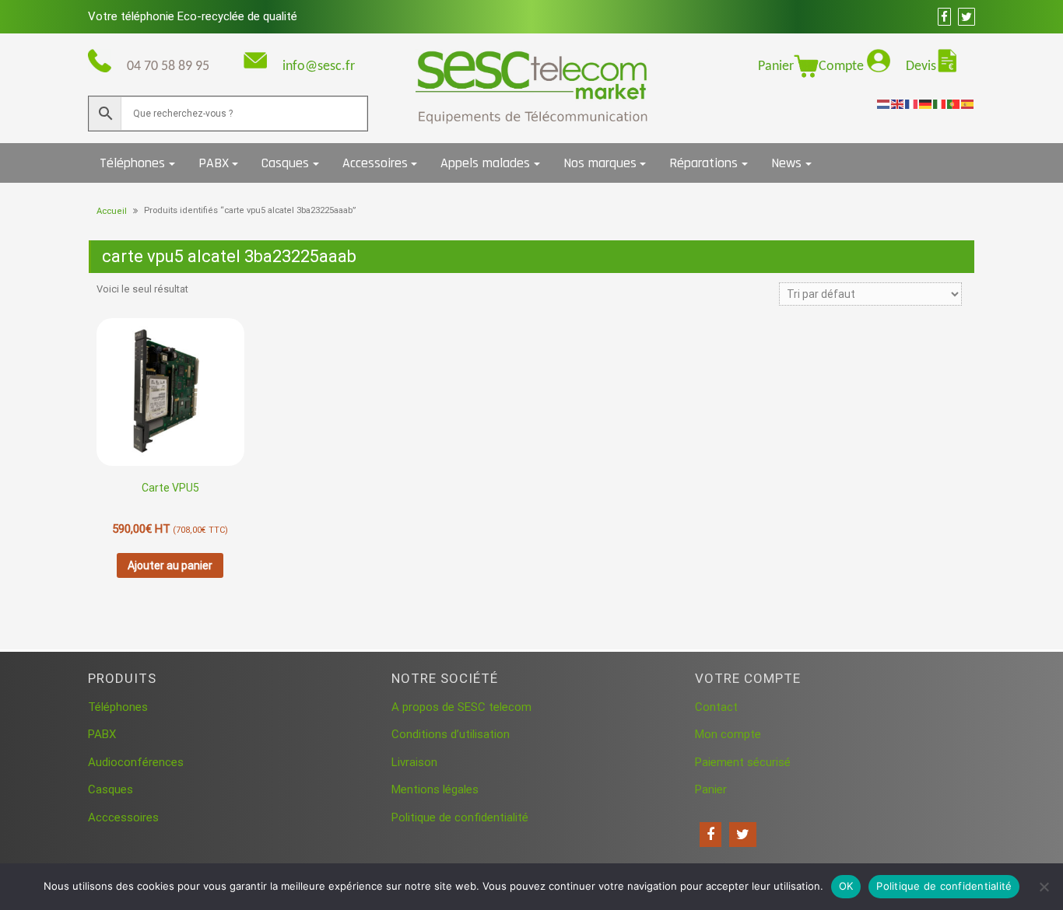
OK (846, 886)
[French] (912, 103)
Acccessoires (123, 817)
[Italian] (940, 103)
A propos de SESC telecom (461, 707)
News (786, 163)
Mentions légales (435, 789)
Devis (921, 66)
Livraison (414, 762)
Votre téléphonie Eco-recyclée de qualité (192, 16)
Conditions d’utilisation (450, 734)
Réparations (703, 163)
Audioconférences (136, 762)
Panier (776, 66)
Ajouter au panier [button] (170, 565)
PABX (213, 163)
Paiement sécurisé (743, 762)
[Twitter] (742, 834)
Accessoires (375, 163)
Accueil (111, 211)
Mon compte (728, 734)
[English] (898, 103)
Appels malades (485, 163)
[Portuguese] (954, 103)
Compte (843, 66)
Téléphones (132, 163)
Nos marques (600, 163)
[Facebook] (710, 834)
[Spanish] (968, 103)
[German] (926, 103)
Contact (716, 707)
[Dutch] (884, 103)
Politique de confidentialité (459, 817)
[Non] (1043, 886)
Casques (285, 163)
